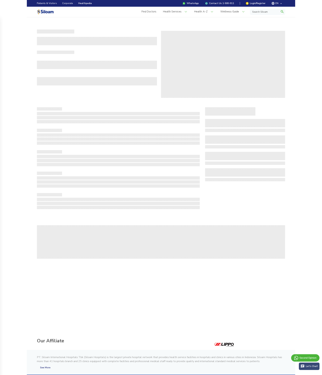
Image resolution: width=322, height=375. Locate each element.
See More (45, 367)
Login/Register (257, 3)
